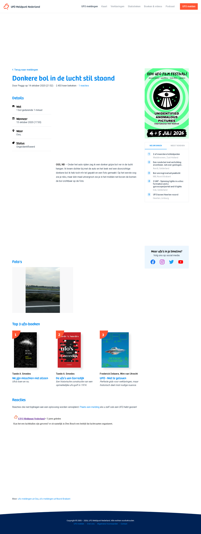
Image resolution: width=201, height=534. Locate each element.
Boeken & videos (153, 6)
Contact (124, 524)
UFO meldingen (89, 6)
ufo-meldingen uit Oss (28, 499)
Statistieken (134, 6)
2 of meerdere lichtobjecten (166, 154)
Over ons (90, 524)
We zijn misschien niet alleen (30, 378)
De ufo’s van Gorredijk (70, 378)
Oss (18, 134)
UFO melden (79, 524)
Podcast (170, 6)
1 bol (18, 110)
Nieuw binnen (156, 146)
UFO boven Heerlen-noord (165, 194)
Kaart (104, 6)
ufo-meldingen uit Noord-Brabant (54, 499)
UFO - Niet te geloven (113, 378)
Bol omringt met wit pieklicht (166, 173)
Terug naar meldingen (26, 69)
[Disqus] (75, 450)
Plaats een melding (89, 407)
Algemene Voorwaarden (107, 524)
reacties (84, 85)
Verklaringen (117, 6)
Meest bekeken (178, 146)
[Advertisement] (100, 43)
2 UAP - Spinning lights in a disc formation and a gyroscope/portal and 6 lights (168, 184)
